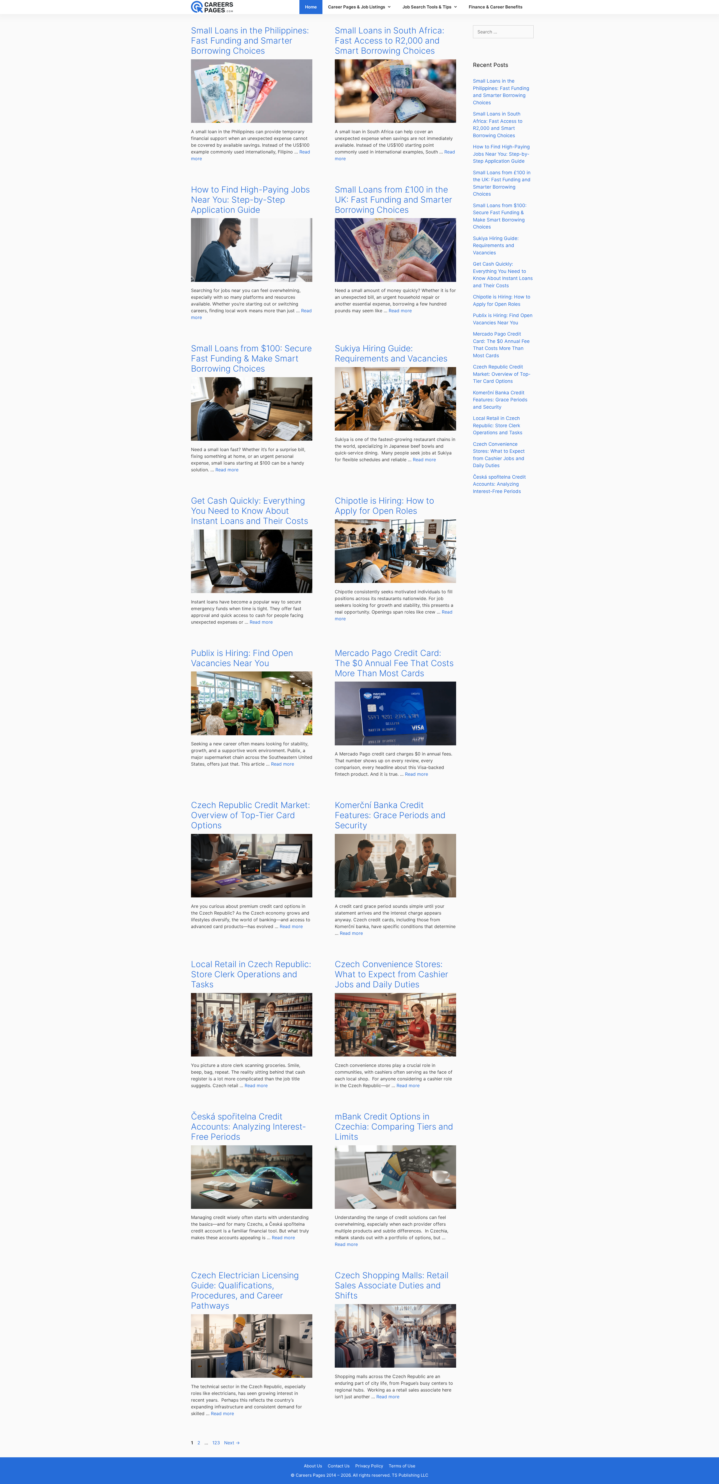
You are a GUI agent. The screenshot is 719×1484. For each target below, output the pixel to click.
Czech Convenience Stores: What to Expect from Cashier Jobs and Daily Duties (391, 974)
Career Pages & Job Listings (356, 7)
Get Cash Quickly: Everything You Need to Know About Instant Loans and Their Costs (249, 511)
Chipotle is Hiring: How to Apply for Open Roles (384, 506)
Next (232, 1442)
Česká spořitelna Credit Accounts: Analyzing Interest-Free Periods (248, 1126)
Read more (400, 310)
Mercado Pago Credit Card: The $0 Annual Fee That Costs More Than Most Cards (394, 663)
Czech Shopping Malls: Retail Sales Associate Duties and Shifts (392, 1285)
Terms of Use (402, 1466)
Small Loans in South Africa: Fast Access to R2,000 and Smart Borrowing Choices (389, 40)
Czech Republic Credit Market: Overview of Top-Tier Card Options (250, 815)
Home (311, 7)
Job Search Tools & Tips (426, 7)
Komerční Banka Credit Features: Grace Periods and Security (390, 815)
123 (216, 1442)
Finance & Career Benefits (495, 7)
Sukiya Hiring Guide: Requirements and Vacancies (391, 353)
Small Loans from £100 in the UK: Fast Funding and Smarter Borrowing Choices (393, 199)
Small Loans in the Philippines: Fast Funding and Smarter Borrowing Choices (250, 40)
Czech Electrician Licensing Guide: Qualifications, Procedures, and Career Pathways (245, 1290)
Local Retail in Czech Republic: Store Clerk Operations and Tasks (251, 974)
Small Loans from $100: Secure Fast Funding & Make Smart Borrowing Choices (251, 358)
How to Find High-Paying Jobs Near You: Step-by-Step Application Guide (250, 199)
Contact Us (339, 1466)
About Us (313, 1466)
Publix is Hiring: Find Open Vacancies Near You (242, 658)
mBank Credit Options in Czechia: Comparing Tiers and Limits (394, 1126)
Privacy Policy (369, 1466)
